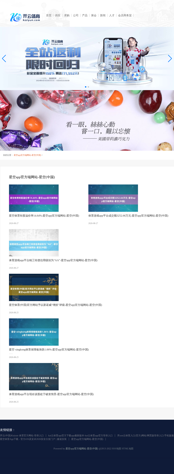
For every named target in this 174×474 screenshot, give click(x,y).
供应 (57, 15)
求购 (66, 15)
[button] (170, 58)
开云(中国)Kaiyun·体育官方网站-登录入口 (22, 435)
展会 (94, 15)
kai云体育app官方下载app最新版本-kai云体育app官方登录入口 (80, 435)
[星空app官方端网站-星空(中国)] (25, 17)
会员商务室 (125, 15)
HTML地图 (127, 448)
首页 (48, 15)
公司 (76, 15)
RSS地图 (116, 448)
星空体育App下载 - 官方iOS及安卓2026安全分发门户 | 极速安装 (33, 439)
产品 (85, 15)
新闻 (103, 15)
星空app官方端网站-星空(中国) (27, 155)
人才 (112, 15)
